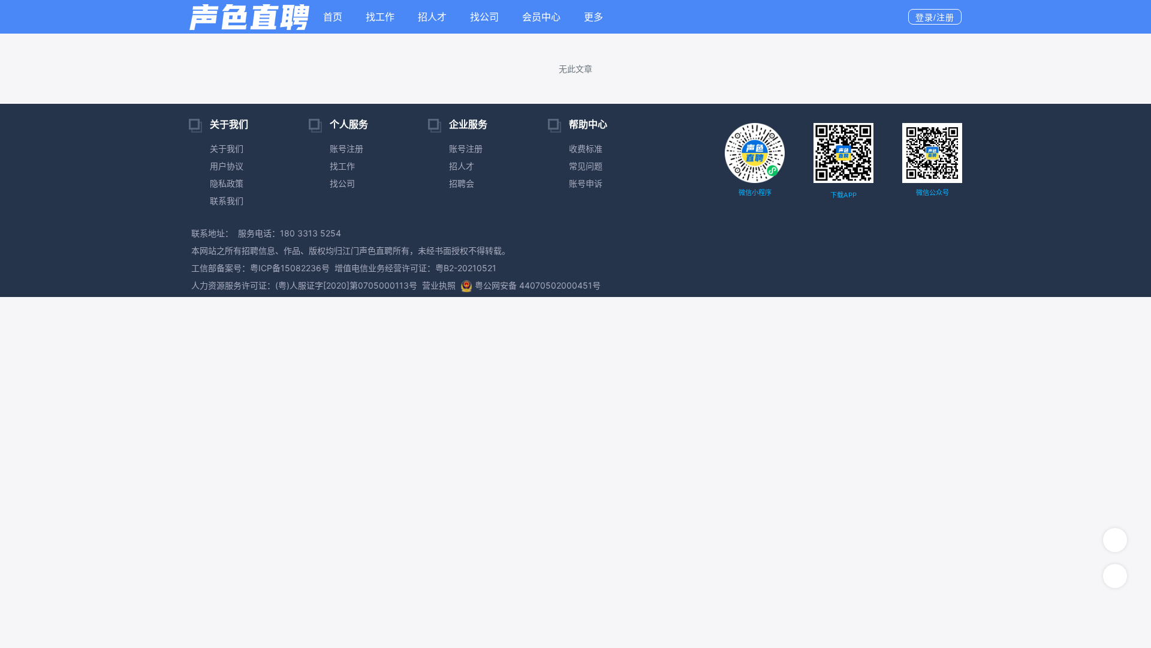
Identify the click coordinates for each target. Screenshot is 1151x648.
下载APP (843, 195)
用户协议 (226, 166)
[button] (598, 17)
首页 (332, 17)
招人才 (432, 17)
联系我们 (226, 201)
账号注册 (346, 148)
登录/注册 (934, 17)
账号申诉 (585, 183)
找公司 (484, 17)
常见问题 (585, 166)
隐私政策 (226, 183)
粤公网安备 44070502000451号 (538, 285)
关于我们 (226, 148)
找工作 (380, 17)
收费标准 (585, 148)
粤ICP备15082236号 (290, 268)
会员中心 (541, 17)
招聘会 (461, 183)
